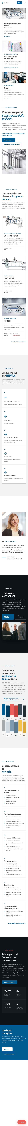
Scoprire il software (6, 616)
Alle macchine (7, 140)
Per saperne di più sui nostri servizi (16, 923)
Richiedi (19, 2)
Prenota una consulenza (9, 1054)
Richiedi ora (6, 1049)
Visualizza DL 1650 (8, 982)
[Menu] (24, 2)
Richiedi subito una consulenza (12, 144)
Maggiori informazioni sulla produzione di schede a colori (11, 699)
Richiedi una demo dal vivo (20, 616)
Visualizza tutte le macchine (18, 342)
